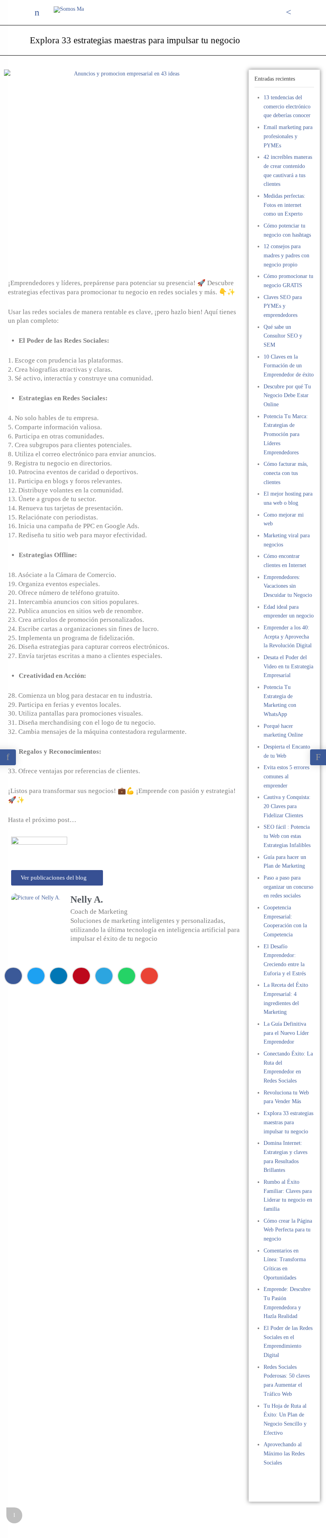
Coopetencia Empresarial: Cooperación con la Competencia (285, 921)
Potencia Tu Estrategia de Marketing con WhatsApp (280, 700)
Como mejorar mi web (284, 519)
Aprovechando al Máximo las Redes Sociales (284, 1453)
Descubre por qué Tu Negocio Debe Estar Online (287, 395)
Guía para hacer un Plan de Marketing (285, 861)
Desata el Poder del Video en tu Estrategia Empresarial (288, 666)
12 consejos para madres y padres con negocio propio (286, 255)
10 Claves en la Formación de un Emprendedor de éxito (289, 366)
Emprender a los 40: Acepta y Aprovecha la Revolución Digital (288, 636)
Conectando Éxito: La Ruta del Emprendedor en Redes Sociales (288, 1067)
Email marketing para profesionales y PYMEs (288, 136)
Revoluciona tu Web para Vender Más (286, 1097)
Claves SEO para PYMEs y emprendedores (283, 306)
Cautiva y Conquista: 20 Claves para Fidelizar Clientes (287, 806)
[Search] (288, 12)
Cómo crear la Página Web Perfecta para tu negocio (288, 1230)
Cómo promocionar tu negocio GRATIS (288, 280)
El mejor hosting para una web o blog (288, 498)
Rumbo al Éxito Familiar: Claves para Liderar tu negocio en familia (288, 1195)
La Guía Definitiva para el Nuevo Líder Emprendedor (286, 1033)
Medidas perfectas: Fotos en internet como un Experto (284, 205)
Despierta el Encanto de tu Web (287, 751)
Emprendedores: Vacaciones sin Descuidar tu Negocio (288, 586)
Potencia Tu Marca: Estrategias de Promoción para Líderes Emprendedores (286, 434)
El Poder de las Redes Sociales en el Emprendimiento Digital (288, 1341)
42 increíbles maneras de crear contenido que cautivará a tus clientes (288, 170)
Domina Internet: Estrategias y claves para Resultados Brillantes (285, 1156)
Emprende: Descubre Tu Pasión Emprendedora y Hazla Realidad (287, 1302)
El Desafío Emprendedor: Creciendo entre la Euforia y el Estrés (285, 960)
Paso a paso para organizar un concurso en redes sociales (288, 887)
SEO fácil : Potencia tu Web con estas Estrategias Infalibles (287, 836)
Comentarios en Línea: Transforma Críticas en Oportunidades (285, 1264)
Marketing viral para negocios (287, 540)
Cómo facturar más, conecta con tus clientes (286, 473)
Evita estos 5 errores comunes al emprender (286, 776)
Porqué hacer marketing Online (283, 730)
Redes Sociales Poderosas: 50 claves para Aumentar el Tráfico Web (287, 1380)
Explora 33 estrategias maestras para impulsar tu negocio (288, 1122)
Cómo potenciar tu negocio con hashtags (287, 230)
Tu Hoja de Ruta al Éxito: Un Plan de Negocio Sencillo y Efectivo (285, 1419)
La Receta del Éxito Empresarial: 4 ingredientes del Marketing (286, 998)
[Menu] (37, 12)
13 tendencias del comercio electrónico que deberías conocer (287, 106)
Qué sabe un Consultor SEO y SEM (283, 336)
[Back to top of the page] (14, 1515)
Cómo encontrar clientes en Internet (285, 560)
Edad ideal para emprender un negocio (289, 611)
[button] (13, 976)
